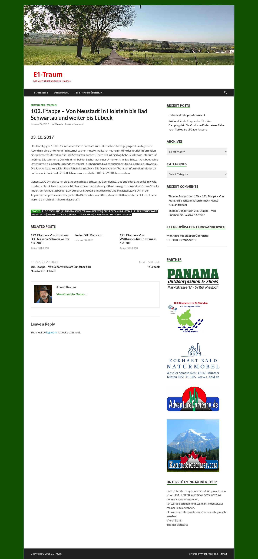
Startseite (41, 92)
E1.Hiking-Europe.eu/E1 (181, 239)
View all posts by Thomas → (72, 294)
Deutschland (38, 105)
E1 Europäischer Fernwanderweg (82, 211)
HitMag (223, 553)
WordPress (207, 553)
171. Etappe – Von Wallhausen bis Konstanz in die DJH (138, 239)
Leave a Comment (74, 124)
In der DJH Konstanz (89, 235)
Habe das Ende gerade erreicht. (187, 115)
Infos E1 (52, 214)
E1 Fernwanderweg (145, 211)
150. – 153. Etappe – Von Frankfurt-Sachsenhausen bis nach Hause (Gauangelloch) (196, 200)
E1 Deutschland (51, 211)
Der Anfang (62, 92)
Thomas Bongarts (120, 214)
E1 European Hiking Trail (118, 211)
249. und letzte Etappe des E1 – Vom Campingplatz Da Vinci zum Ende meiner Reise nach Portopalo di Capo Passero (196, 125)
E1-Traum (48, 74)
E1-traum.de (39, 214)
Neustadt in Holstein (81, 214)
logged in (51, 332)
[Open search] (225, 93)
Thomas (59, 124)
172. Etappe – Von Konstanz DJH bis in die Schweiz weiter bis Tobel (50, 239)
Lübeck (63, 214)
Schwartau (101, 214)
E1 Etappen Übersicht (89, 92)
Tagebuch (52, 105)
